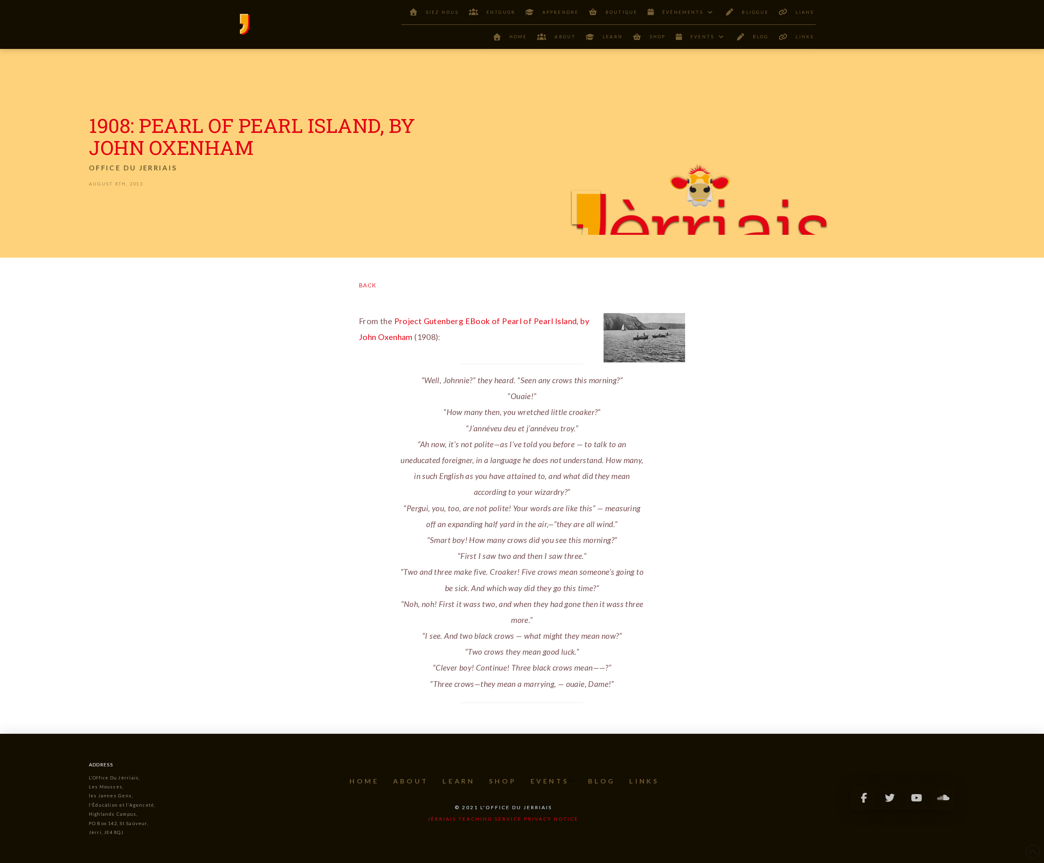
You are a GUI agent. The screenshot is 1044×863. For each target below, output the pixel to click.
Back (367, 285)
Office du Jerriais (133, 167)
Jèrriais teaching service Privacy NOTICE (503, 819)
